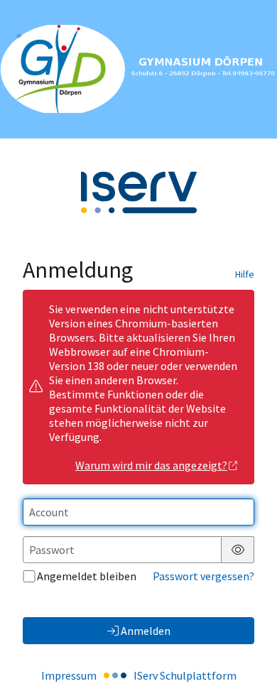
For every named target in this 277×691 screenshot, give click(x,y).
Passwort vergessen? (203, 576)
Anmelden (145, 631)
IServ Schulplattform (185, 675)
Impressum (69, 675)
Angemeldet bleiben (86, 576)
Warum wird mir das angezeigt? (151, 465)
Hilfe (244, 274)
